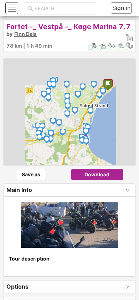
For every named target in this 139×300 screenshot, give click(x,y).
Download (96, 174)
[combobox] (63, 8)
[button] (11, 8)
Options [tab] (17, 286)
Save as (31, 174)
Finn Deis (25, 34)
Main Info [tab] (19, 189)
